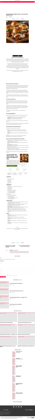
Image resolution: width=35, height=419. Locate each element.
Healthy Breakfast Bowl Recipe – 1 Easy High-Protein (18, 297)
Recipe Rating (1, 260)
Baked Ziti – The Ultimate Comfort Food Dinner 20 (19, 393)
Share (7, 21)
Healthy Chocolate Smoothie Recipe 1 (16, 304)
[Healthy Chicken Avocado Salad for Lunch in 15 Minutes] (8, 340)
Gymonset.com (4, 411)
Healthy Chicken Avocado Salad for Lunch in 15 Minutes (19, 384)
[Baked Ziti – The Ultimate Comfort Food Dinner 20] (26, 340)
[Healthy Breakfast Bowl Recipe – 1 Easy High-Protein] (4, 298)
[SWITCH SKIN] (34, 2)
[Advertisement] (17, 7)
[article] (17, 105)
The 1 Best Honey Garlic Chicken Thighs (16, 283)
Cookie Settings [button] (29, 417)
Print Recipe (20, 55)
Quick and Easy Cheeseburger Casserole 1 (24, 322)
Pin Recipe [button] (23, 165)
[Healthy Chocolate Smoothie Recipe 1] (4, 305)
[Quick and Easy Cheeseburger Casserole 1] (4, 291)
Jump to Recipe (16, 55)
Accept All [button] (33, 417)
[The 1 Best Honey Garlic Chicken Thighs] (4, 284)
